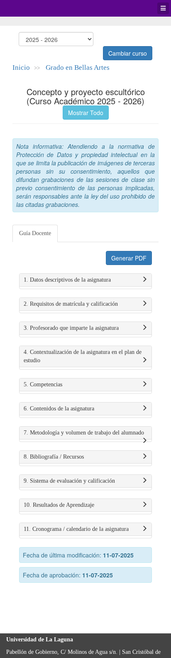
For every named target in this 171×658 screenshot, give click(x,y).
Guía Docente (35, 233)
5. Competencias (43, 384)
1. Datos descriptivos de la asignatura (67, 280)
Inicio (21, 67)
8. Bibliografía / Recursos (54, 457)
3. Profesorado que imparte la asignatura (71, 328)
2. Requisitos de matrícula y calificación (71, 304)
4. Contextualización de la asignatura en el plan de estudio (83, 356)
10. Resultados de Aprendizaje (59, 505)
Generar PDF (129, 258)
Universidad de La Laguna (29, 8)
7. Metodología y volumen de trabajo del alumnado (84, 433)
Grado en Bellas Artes (78, 67)
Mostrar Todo (85, 112)
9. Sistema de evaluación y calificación (69, 481)
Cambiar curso (127, 53)
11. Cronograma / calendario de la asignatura (76, 529)
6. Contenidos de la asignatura (59, 408)
